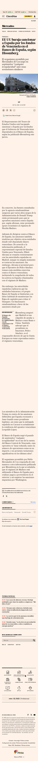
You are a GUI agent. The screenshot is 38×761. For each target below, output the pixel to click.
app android (30, 690)
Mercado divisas (12, 31)
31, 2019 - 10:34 (19, 105)
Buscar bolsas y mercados (12, 634)
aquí (31, 526)
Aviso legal (17, 740)
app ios (19, 690)
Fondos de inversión (24, 31)
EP (19, 102)
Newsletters (18, 745)
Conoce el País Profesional (19, 699)
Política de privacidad (21, 743)
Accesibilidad (31, 743)
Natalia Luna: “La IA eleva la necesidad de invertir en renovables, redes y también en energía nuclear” (19, 624)
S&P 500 (17, 12)
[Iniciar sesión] (34, 16)
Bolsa (4, 31)
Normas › (33, 502)
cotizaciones (7, 690)
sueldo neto (30, 675)
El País (33, 20)
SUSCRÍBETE (28, 16)
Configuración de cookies (9, 743)
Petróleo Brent (33, 12)
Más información (6, 521)
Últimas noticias (8, 596)
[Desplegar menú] (3, 16)
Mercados (8, 26)
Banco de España (7, 512)
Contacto (11, 740)
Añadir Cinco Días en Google (12, 115)
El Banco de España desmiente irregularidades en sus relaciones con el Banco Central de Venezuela (8, 322)
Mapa (9, 745)
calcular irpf (7, 675)
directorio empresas (30, 682)
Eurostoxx (11, 644)
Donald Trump (26, 512)
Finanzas (5, 37)
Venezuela (17, 512)
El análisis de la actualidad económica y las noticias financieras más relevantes (16, 491)
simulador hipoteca (19, 675)
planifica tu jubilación (7, 683)
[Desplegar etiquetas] (34, 512)
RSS (13, 745)
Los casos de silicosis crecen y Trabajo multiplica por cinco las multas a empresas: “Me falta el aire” (19, 602)
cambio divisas (19, 682)
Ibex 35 (5, 12)
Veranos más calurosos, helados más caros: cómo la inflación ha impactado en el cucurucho (17, 610)
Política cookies (24, 740)
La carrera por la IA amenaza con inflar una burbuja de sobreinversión (18, 617)
